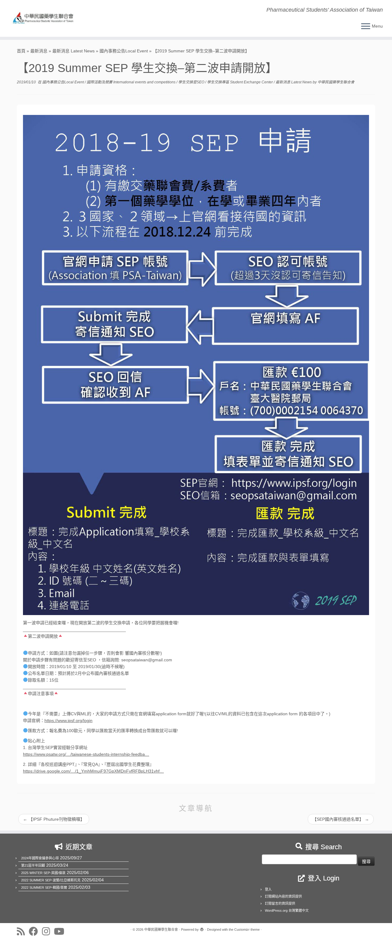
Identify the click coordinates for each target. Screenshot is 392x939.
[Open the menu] (365, 26)
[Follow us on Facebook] (35, 931)
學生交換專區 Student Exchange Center (240, 82)
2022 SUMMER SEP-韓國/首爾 (44, 887)
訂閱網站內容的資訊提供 (283, 896)
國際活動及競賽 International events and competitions (131, 82)
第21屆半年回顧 (33, 865)
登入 (268, 889)
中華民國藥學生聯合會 (336, 82)
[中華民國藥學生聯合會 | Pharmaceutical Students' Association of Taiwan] (45, 18)
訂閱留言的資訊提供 (280, 903)
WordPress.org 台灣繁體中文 (287, 910)
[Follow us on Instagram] (48, 931)
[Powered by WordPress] (202, 928)
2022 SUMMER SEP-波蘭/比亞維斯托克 (51, 880)
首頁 (21, 50)
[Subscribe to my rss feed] (23, 931)
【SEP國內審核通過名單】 (340, 819)
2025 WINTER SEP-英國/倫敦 (43, 873)
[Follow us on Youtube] (61, 931)
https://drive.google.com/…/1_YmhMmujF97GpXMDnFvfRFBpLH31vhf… (93, 771)
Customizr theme (247, 929)
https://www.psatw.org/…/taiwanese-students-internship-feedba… (86, 754)
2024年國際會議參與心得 (40, 858)
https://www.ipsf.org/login (68, 720)
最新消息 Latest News (73, 50)
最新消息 (38, 50)
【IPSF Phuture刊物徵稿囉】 (54, 819)
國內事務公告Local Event (124, 50)
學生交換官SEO (191, 82)
